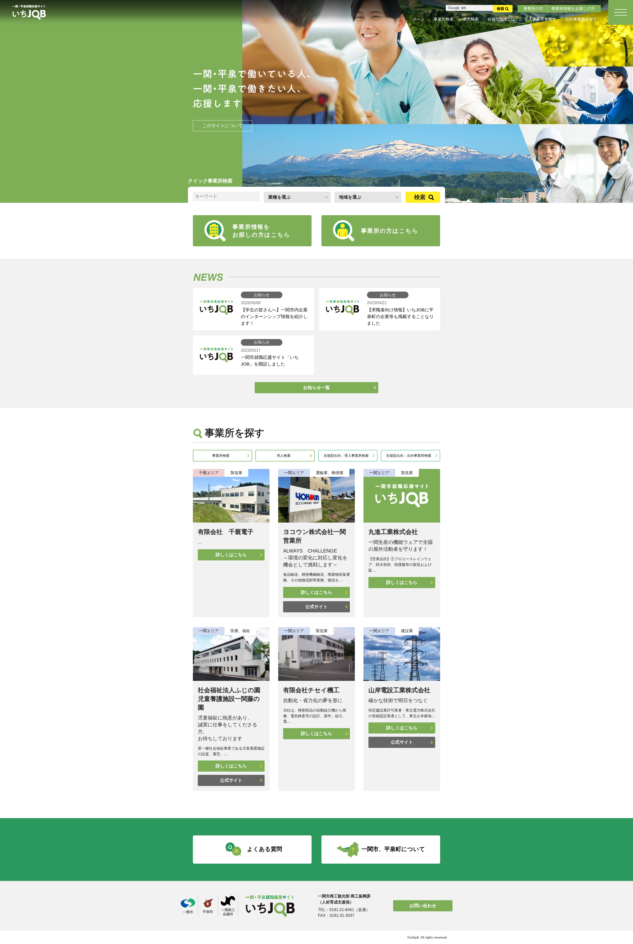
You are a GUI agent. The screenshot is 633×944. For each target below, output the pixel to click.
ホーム (419, 19)
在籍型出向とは (501, 19)
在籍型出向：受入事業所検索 (346, 456)
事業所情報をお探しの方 (573, 8)
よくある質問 (264, 849)
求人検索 (470, 19)
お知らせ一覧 (316, 387)
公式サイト (316, 606)
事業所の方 (533, 8)
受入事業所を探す (540, 19)
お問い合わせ (422, 905)
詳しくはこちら (231, 554)
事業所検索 (443, 19)
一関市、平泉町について (393, 849)
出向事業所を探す (581, 19)
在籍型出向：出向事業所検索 (408, 456)
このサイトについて (223, 125)
